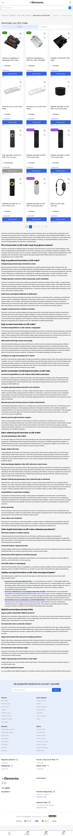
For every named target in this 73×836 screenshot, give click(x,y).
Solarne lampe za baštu (7, 732)
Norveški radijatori (41, 735)
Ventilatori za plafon (6, 716)
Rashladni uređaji (5, 713)
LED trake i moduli (24, 15)
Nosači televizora (40, 732)
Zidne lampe (4, 744)
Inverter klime (4, 722)
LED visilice (4, 747)
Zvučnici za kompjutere (42, 747)
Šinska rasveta (5, 735)
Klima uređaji (4, 700)
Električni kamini (40, 750)
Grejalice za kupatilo (41, 744)
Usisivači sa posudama (42, 741)
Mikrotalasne (39, 713)
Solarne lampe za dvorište (8, 729)
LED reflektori (4, 741)
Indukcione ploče (40, 710)
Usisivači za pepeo (41, 738)
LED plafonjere (5, 738)
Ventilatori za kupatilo (6, 719)
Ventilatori (3, 710)
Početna (4, 15)
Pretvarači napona (6, 704)
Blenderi (38, 704)
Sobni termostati (40, 729)
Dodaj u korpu (12, 74)
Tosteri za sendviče (41, 716)
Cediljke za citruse (41, 700)
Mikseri (38, 719)
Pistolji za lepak (5, 707)
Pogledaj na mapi (41, 807)
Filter (20, 27)
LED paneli (4, 750)
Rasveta (12, 15)
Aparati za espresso (41, 707)
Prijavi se (56, 690)
